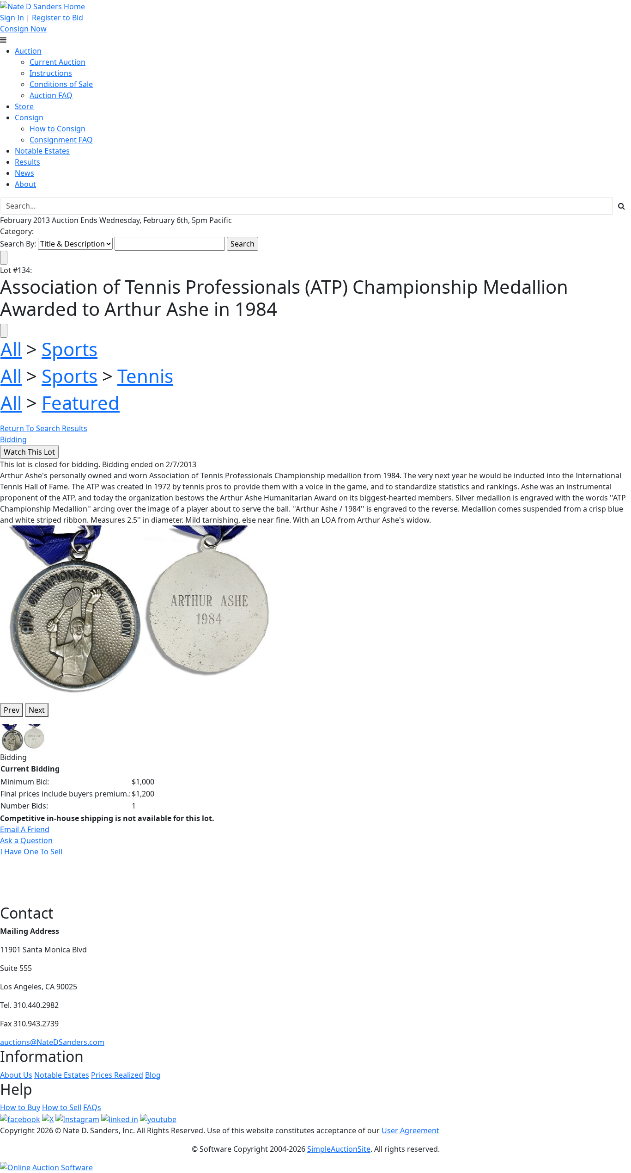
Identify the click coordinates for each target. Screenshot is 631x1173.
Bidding (13, 439)
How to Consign (57, 128)
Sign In (12, 17)
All (11, 349)
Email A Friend (24, 829)
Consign (29, 117)
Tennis (145, 376)
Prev (11, 710)
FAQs (92, 1107)
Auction (28, 51)
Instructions (51, 73)
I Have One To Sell (31, 851)
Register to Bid (57, 17)
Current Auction (57, 62)
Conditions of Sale (61, 84)
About (25, 184)
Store (24, 106)
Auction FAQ (51, 95)
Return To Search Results (43, 428)
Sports (69, 349)
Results (27, 162)
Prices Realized (117, 1075)
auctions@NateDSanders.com (52, 1042)
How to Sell (61, 1107)
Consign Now (23, 29)
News (24, 173)
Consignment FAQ (61, 140)
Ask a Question (26, 840)
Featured (81, 402)
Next (37, 710)
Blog (153, 1075)
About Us (16, 1075)
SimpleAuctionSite (338, 1149)
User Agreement (410, 1130)
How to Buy (20, 1107)
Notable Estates (42, 151)
